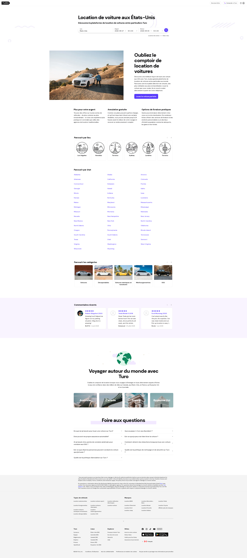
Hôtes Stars (128, 535)
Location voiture (112, 505)
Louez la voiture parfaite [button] (146, 96)
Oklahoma (144, 225)
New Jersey (145, 216)
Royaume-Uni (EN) (96, 545)
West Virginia (146, 244)
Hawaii (109, 188)
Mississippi (145, 207)
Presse (76, 542)
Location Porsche (147, 508)
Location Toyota (163, 505)
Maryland (110, 202)
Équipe (76, 535)
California (111, 179)
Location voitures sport (97, 501)
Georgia (77, 188)
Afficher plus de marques (166, 508)
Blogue (159, 529)
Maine (76, 202)
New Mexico (78, 221)
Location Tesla (163, 501)
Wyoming (110, 249)
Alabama (77, 174)
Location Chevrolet (130, 505)
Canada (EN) (94, 537)
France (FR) (94, 542)
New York (110, 221)
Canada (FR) (94, 540)
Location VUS (94, 514)
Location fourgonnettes (80, 505)
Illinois (76, 193)
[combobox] (96, 31)
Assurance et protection (132, 540)
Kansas (76, 198)
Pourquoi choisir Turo (114, 532)
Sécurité (110, 537)
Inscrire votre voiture (131, 532)
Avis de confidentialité (107, 551)
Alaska (109, 174)
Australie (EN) (95, 535)
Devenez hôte (215, 3)
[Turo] (6, 3)
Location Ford (128, 508)
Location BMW (129, 501)
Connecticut (78, 184)
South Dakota (112, 235)
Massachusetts (146, 202)
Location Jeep (129, 510)
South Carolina (79, 235)
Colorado (144, 179)
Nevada (77, 216)
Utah (109, 239)
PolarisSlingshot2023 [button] (93, 313)
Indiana (110, 193)
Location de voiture (153, 35)
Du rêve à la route (113, 535)
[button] (242, 3)
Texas (76, 239)
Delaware (110, 184)
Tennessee (145, 235)
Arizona (143, 174)
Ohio (109, 225)
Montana (110, 211)
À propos (76, 532)
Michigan (77, 207)
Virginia (77, 244)
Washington (111, 244)
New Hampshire (113, 216)
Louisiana (144, 198)
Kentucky (110, 198)
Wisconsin (78, 249)
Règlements (77, 537)
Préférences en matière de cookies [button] (126, 551)
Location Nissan (146, 505)
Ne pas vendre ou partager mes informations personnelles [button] (156, 551)
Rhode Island (146, 230)
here (161, 483)
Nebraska (144, 211)
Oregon (77, 230)
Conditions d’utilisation (92, 551)
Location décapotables (80, 514)
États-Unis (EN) (95, 532)
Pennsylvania (112, 230)
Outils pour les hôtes (131, 537)
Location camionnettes (80, 501)
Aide (109, 540)
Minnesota (111, 207)
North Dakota (79, 225)
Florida (143, 184)
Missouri (77, 211)
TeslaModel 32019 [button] (125, 313)
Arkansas (77, 179)
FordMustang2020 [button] (159, 313)
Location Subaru (146, 510)
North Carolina (146, 221)
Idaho (143, 188)
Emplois (76, 540)
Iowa (142, 193)
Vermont (144, 239)
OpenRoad (77, 545)
